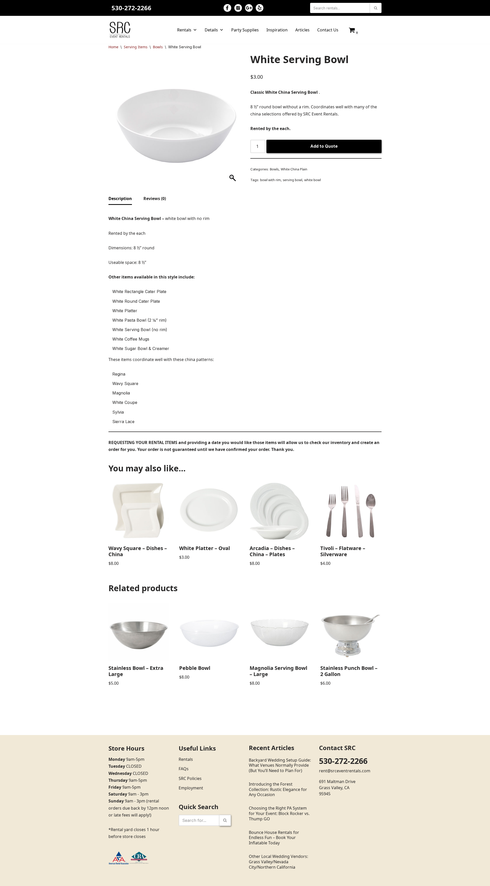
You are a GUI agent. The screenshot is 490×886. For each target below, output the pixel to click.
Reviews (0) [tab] (154, 198)
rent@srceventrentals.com (344, 771)
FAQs (184, 769)
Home (113, 46)
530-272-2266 (131, 8)
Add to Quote (324, 146)
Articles (302, 30)
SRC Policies (190, 778)
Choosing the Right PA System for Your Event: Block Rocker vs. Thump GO (279, 813)
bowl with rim (270, 180)
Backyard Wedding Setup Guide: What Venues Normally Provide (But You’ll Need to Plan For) (280, 765)
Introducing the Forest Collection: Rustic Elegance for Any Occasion (278, 789)
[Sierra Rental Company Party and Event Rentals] (119, 29)
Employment (191, 788)
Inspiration (277, 30)
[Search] (376, 8)
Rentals (184, 30)
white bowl (312, 180)
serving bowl (292, 180)
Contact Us (327, 30)
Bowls (158, 46)
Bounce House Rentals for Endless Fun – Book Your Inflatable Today (274, 838)
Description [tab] (120, 198)
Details (211, 30)
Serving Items (136, 46)
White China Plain (294, 169)
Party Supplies (245, 30)
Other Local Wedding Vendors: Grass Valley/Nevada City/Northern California (278, 862)
